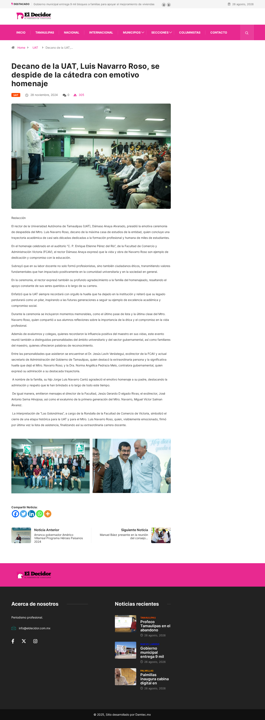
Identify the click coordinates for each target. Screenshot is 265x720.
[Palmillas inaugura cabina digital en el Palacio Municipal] (125, 676)
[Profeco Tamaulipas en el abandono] (125, 623)
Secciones (160, 32)
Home (21, 47)
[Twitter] (23, 513)
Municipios (132, 32)
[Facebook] (15, 513)
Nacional (71, 32)
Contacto (218, 32)
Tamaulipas (44, 32)
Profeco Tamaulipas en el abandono (155, 626)
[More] (47, 513)
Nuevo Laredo (150, 644)
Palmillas (147, 670)
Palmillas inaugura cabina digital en (154, 679)
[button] (164, 5)
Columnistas (189, 32)
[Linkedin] (31, 513)
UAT (35, 47)
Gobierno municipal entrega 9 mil (152, 652)
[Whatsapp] (39, 513)
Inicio (20, 32)
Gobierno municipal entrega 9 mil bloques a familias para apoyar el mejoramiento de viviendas (94, 4)
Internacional (101, 32)
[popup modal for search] (247, 32)
